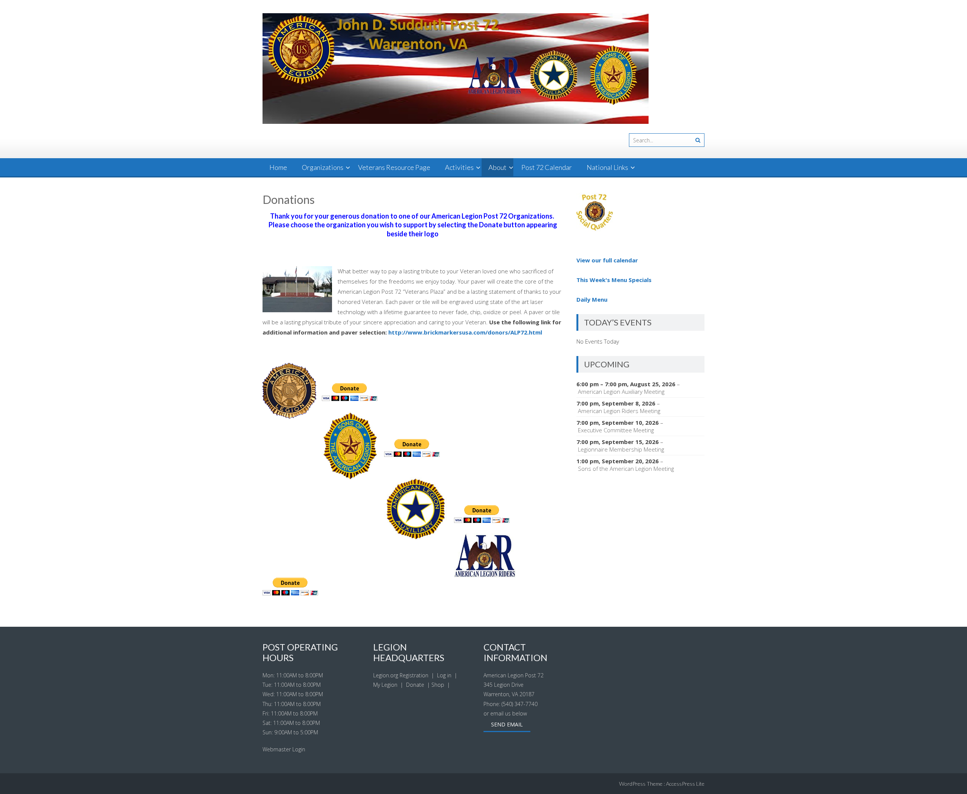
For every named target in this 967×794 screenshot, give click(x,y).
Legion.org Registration (400, 675)
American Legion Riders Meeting (619, 411)
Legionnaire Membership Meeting (621, 449)
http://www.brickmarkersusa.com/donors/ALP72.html (465, 332)
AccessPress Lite (685, 783)
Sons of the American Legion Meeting (626, 468)
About (497, 167)
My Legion (385, 684)
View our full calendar (607, 260)
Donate (415, 684)
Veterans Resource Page (394, 167)
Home (278, 167)
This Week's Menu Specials (614, 280)
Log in (444, 675)
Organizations (322, 167)
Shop (437, 684)
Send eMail (507, 724)
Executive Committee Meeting (616, 430)
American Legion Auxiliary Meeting (621, 391)
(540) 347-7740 (520, 704)
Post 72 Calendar (546, 167)
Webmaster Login (284, 749)
